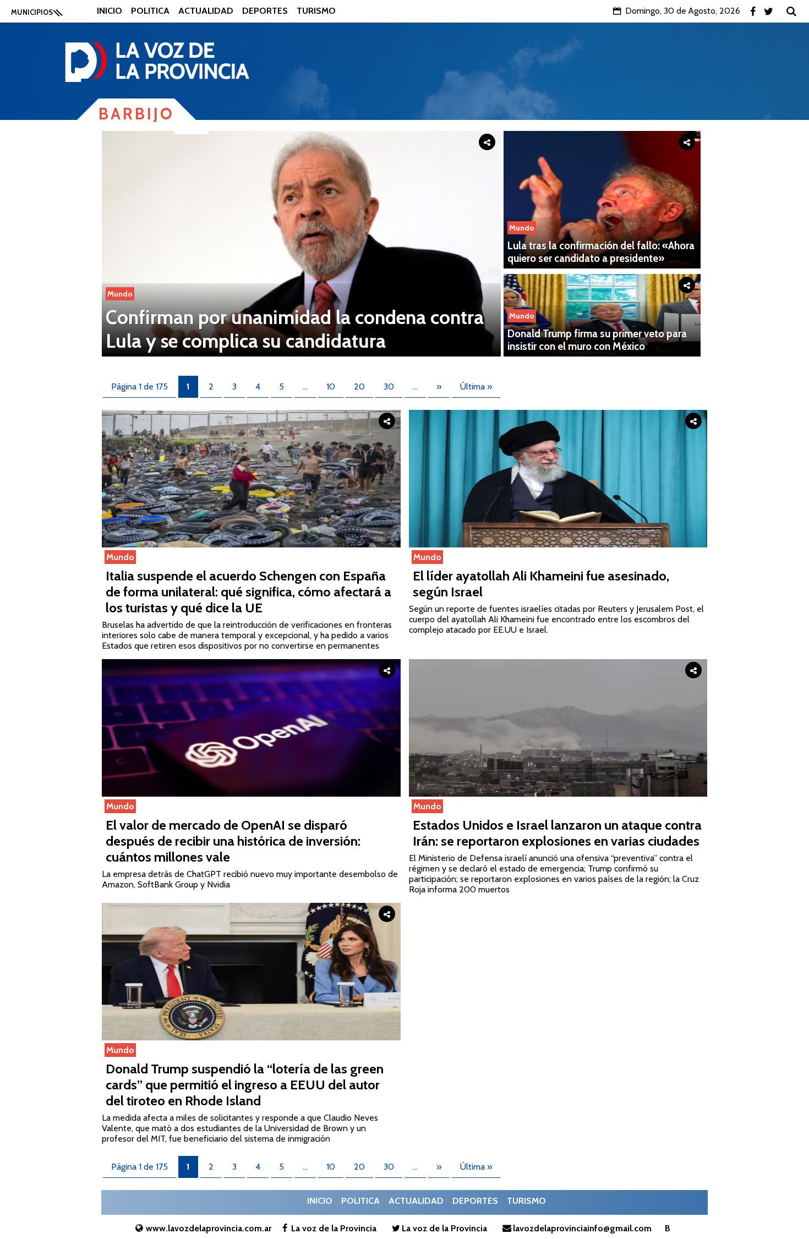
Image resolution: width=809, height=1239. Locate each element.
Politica (150, 11)
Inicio (109, 11)
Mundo (120, 294)
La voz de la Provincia (333, 1228)
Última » (476, 386)
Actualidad (205, 11)
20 (359, 386)
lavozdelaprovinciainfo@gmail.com (582, 1228)
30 (389, 386)
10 (330, 386)
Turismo (316, 11)
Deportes (265, 11)
